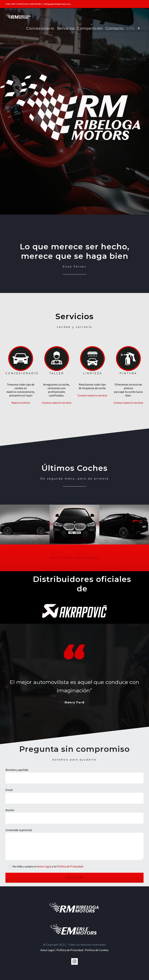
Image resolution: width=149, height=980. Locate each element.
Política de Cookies (97, 950)
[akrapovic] (74, 603)
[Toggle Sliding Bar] (139, 28)
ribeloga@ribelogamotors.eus (57, 4)
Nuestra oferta (20, 402)
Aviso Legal (44, 866)
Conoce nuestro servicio (56, 402)
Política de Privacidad (70, 866)
